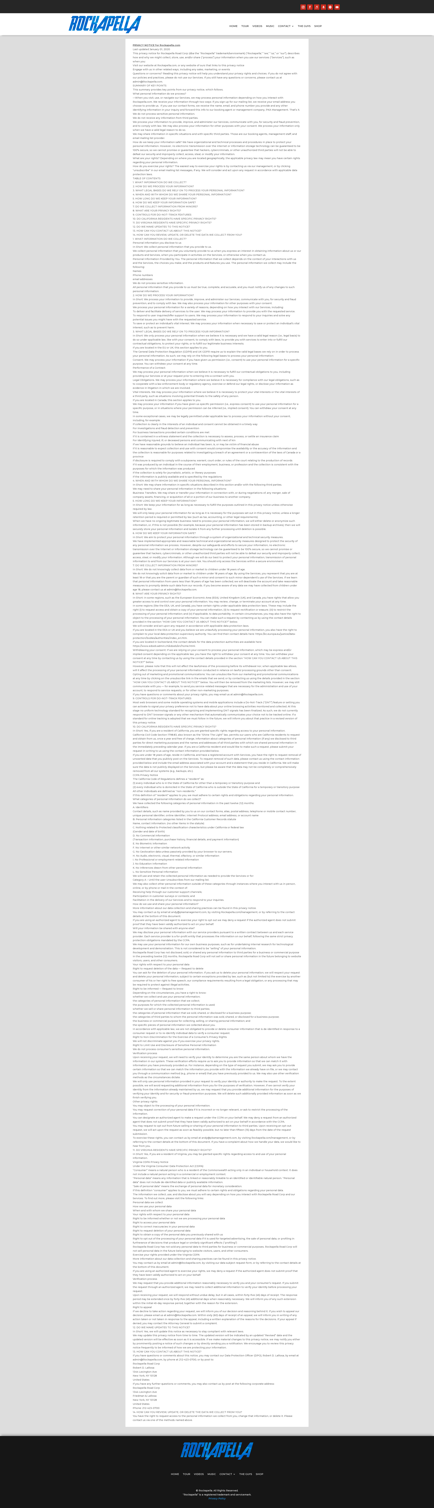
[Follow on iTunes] (316, 7)
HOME (233, 26)
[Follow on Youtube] (337, 7)
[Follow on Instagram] (303, 7)
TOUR (245, 26)
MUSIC (270, 26)
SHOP (318, 26)
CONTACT (284, 26)
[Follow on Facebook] (310, 7)
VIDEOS (257, 26)
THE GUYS (304, 26)
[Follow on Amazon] (323, 7)
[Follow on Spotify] (330, 7)
